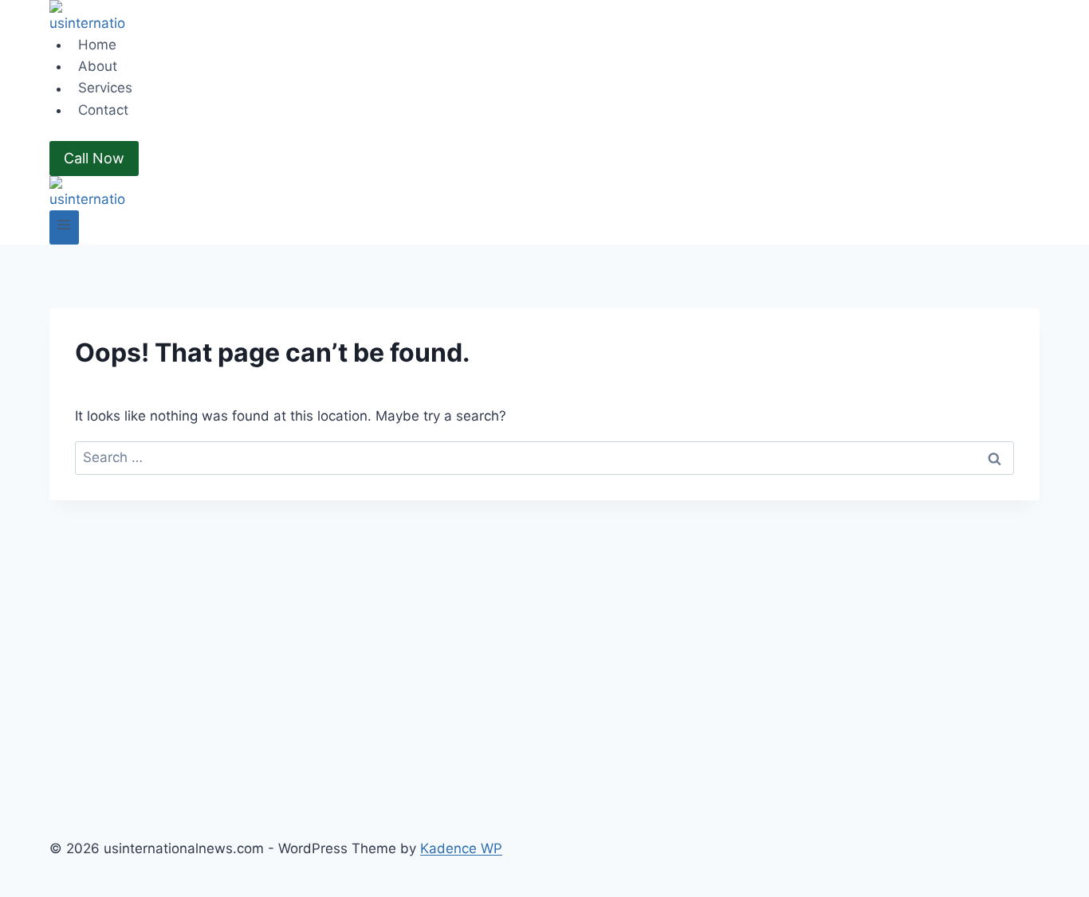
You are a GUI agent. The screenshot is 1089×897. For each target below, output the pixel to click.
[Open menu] (64, 227)
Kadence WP (461, 848)
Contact (103, 110)
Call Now (94, 158)
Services (105, 88)
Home (97, 45)
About (97, 66)
